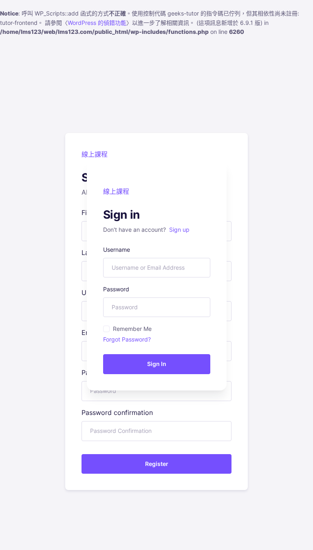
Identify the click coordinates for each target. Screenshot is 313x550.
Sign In (156, 363)
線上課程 (116, 191)
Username (116, 249)
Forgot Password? (127, 339)
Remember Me (132, 328)
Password (116, 289)
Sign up (179, 229)
